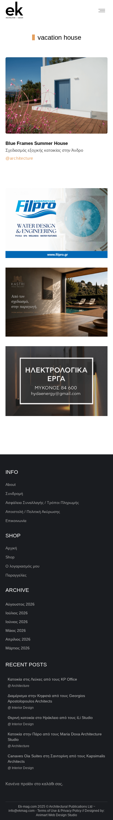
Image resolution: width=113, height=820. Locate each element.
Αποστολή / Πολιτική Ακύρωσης (32, 511)
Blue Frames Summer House (36, 143)
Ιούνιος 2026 (16, 622)
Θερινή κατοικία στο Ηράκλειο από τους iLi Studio (50, 717)
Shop (10, 557)
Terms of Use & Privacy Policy (59, 811)
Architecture (21, 158)
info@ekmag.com (22, 811)
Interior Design (23, 708)
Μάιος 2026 (15, 630)
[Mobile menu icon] (102, 10)
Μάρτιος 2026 (17, 648)
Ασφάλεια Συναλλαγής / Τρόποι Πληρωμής (42, 502)
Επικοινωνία (15, 520)
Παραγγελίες (16, 575)
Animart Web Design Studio (56, 815)
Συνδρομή (14, 493)
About (10, 484)
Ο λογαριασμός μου (22, 566)
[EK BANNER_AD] (56, 223)
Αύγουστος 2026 (20, 604)
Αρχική (11, 548)
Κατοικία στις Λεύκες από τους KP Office (42, 679)
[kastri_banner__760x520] (56, 302)
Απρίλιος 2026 (17, 639)
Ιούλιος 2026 (16, 613)
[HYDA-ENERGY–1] (56, 381)
